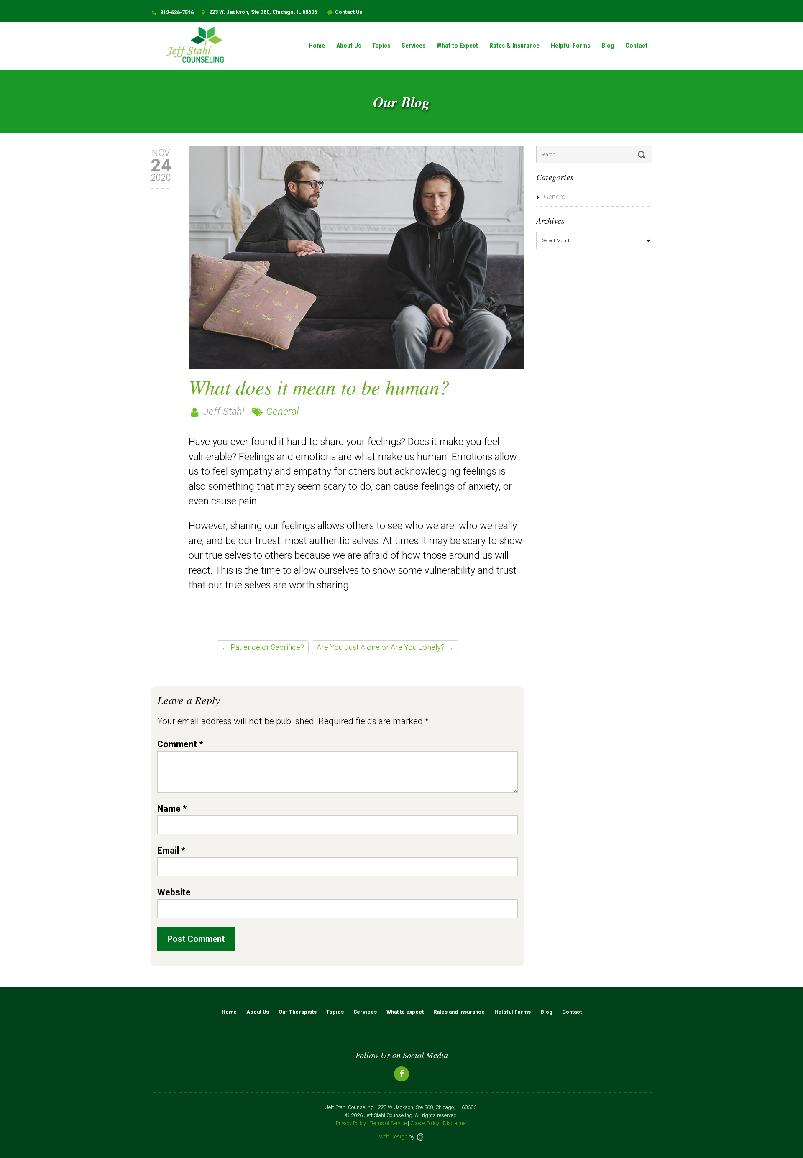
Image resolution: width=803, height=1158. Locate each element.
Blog (607, 45)
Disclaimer (455, 1123)
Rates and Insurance (459, 1012)
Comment (180, 744)
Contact (636, 45)
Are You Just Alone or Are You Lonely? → (385, 647)
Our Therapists (298, 1012)
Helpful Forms (570, 45)
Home (317, 45)
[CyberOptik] (420, 1136)
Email (171, 850)
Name (172, 808)
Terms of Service (388, 1123)
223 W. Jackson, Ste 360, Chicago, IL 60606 (262, 12)
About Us (348, 45)
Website (174, 892)
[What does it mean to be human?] (356, 257)
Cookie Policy (424, 1123)
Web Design (393, 1136)
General (282, 411)
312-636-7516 (177, 12)
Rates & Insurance (514, 45)
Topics (381, 45)
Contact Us (348, 12)
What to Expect (457, 45)
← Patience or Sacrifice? (262, 647)
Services (413, 45)
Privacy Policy (351, 1123)
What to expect (405, 1012)
